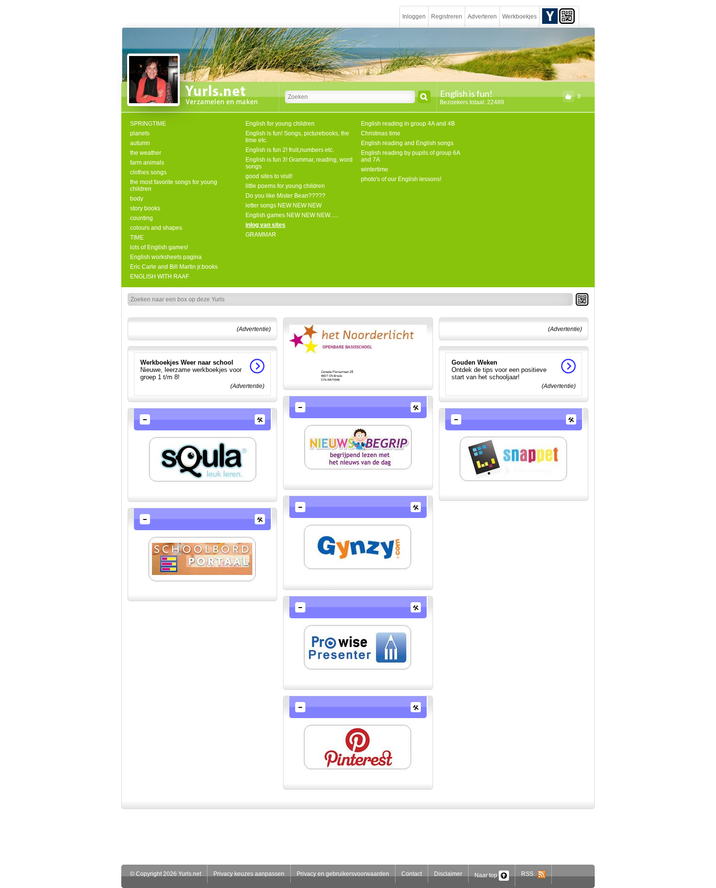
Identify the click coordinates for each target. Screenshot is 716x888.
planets (140, 133)
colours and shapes (156, 227)
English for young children (280, 123)
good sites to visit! (268, 176)
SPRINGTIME (148, 123)
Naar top (486, 875)
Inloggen (414, 16)
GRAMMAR (260, 234)
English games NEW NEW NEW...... (292, 215)
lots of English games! (159, 247)
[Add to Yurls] (550, 15)
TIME (137, 237)
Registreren (446, 16)
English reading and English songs (407, 143)
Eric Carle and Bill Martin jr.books (174, 266)
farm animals (147, 162)
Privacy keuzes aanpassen (248, 873)
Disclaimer (448, 873)
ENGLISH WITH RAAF (159, 276)
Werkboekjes (519, 16)
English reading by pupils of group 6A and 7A (410, 156)
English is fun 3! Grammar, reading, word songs (299, 163)
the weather (145, 152)
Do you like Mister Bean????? (285, 195)
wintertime (374, 169)
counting (141, 218)
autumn (140, 143)
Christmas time (380, 133)
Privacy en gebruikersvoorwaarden (343, 873)
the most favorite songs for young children (173, 185)
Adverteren (482, 16)
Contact (411, 873)
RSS (529, 873)
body (136, 198)
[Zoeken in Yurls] (424, 97)
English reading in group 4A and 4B (408, 123)
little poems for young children (285, 186)
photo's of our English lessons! (401, 179)
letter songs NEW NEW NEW (283, 205)
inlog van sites (265, 225)
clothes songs (148, 172)
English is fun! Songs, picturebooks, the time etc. (297, 137)
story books (145, 208)
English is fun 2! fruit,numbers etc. (289, 150)
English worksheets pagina (166, 257)
